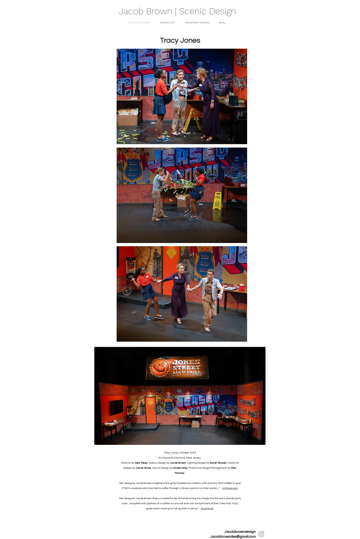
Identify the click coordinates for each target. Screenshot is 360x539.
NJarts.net (207, 508)
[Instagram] (261, 533)
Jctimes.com (230, 488)
